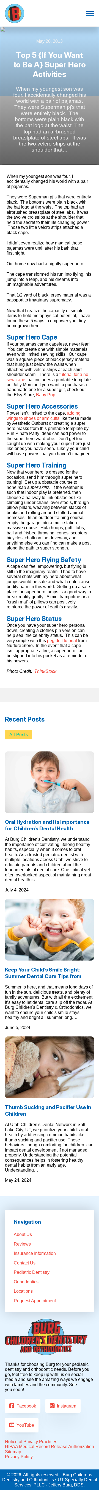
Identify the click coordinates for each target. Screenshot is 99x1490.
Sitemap (13, 1451)
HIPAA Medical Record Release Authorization (49, 1446)
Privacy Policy (19, 1456)
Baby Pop (45, 394)
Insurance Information (35, 1253)
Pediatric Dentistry (32, 1272)
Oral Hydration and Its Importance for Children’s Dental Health (47, 825)
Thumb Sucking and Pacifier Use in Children (48, 1110)
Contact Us (24, 1262)
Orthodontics (26, 1281)
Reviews (22, 1243)
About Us (23, 1234)
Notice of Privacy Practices (31, 1441)
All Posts (18, 734)
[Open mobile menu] (90, 13)
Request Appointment (35, 1300)
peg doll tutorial (62, 640)
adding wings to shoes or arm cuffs (44, 415)
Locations (23, 1291)
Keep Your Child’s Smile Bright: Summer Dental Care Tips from (43, 972)
